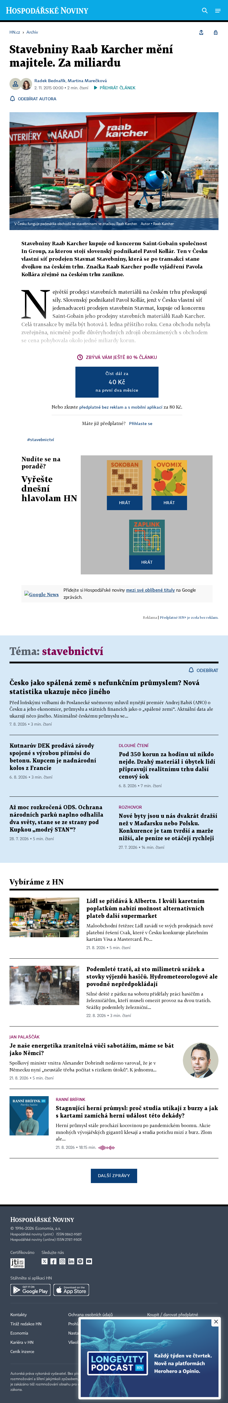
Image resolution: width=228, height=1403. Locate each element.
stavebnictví (72, 652)
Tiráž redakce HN (26, 1324)
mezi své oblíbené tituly (150, 590)
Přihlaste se (140, 423)
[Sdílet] (201, 32)
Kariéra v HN (22, 1342)
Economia (19, 1333)
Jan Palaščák (24, 1036)
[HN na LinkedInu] (71, 1261)
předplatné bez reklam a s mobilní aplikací (120, 407)
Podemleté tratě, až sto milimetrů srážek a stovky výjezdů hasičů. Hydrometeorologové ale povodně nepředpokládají (152, 977)
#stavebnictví (40, 439)
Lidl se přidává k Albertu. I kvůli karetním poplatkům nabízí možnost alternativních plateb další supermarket (145, 909)
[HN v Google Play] (30, 1290)
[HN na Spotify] (80, 1261)
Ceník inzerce (22, 1352)
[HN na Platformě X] (45, 1261)
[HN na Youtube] (89, 1261)
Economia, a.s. (48, 1229)
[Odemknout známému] (215, 32)
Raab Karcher (163, 224)
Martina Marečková (87, 80)
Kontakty (18, 1315)
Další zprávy (114, 1175)
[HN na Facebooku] (53, 1261)
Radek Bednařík (50, 80)
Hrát (125, 502)
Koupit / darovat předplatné (172, 1315)
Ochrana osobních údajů (90, 1315)
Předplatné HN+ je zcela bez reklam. (189, 617)
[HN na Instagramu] (62, 1261)
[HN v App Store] (71, 1290)
